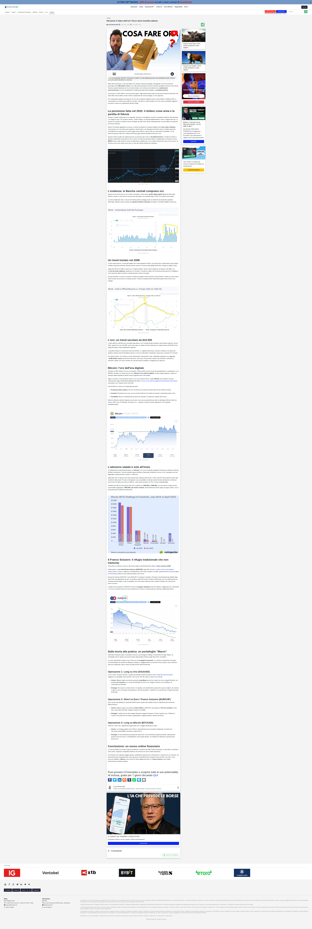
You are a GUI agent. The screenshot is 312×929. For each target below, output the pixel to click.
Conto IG (159, 7)
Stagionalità (178, 7)
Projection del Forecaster (164, 675)
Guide (141, 7)
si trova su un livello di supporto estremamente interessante (159, 381)
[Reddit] (124, 780)
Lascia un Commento (172, 855)
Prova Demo (281, 11)
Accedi (304, 7)
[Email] (144, 780)
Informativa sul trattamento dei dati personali (126, 915)
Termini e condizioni (144, 915)
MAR (112, 915)
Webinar (35, 12)
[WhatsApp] (134, 780)
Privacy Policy (168, 915)
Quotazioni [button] (148, 7)
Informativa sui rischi (104, 915)
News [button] (13, 12)
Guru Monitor (168, 7)
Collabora (16, 890)
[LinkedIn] (119, 780)
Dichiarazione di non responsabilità (89, 915)
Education (134, 7)
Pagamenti (36, 890)
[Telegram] (139, 780)
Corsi (46, 12)
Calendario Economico (24, 12)
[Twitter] (115, 780)
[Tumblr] (129, 780)
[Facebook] (110, 780)
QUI (155, 775)
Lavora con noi (26, 890)
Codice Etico (153, 915)
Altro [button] (186, 7)
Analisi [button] (7, 12)
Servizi (41, 12)
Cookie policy (160, 915)
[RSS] (29, 884)
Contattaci (8, 890)
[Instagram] (13, 884)
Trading (52, 12)
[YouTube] (5, 884)
